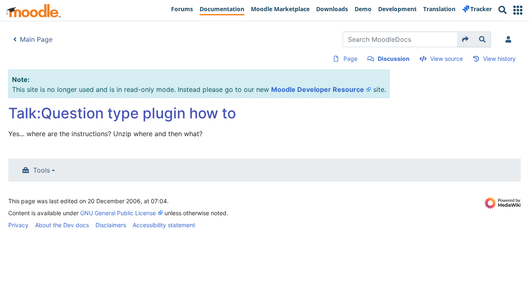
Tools (41, 170)
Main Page (36, 39)
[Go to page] (465, 39)
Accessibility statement (164, 224)
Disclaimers (110, 224)
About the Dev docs (62, 224)
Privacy (18, 224)
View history (499, 58)
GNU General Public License (118, 212)
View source (446, 58)
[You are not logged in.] (510, 39)
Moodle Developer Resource (317, 89)
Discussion (394, 58)
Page (350, 58)
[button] (518, 10)
